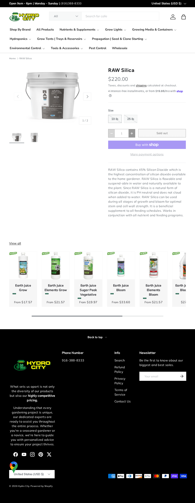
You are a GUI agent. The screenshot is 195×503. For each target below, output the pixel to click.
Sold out (162, 133)
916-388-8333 (73, 360)
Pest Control (97, 48)
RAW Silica (25, 58)
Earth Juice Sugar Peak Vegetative (88, 289)
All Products (45, 30)
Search (119, 360)
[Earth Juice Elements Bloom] (153, 265)
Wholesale (119, 48)
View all (15, 243)
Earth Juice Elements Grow (56, 287)
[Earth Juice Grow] (23, 265)
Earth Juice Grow (23, 287)
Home (12, 58)
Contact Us (122, 401)
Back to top (96, 337)
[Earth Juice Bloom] (121, 265)
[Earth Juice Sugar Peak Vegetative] (88, 265)
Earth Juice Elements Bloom (153, 289)
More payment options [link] (147, 154)
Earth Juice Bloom (121, 287)
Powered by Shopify (41, 486)
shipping (141, 85)
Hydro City (23, 486)
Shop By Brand (20, 30)
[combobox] (104, 16)
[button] (183, 17)
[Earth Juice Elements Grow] (56, 265)
